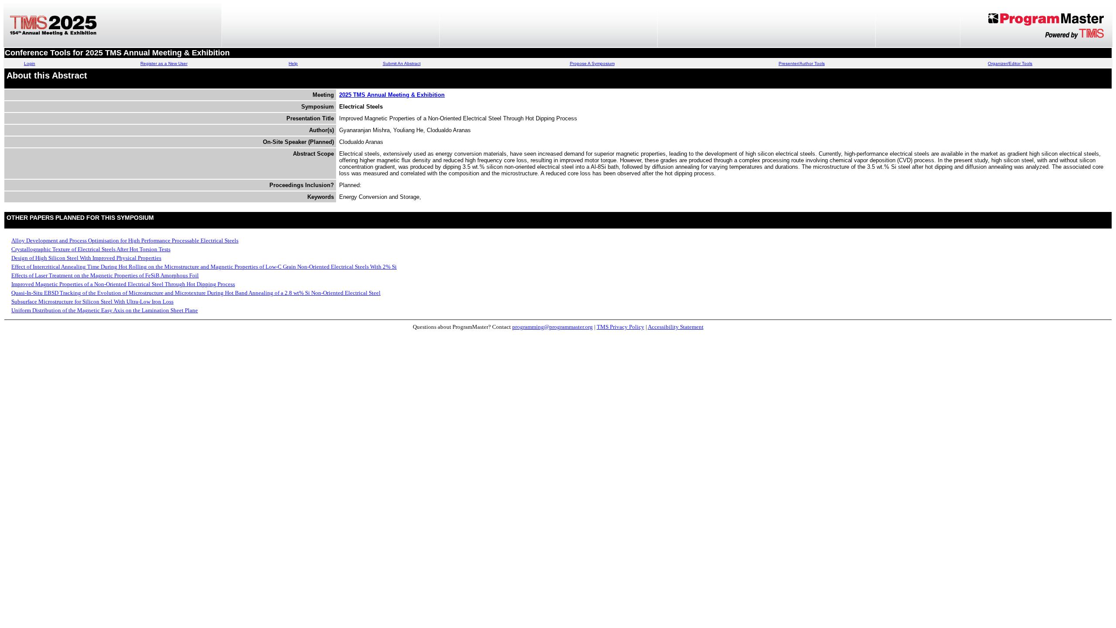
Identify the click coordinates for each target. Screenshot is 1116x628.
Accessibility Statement (676, 327)
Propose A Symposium (592, 63)
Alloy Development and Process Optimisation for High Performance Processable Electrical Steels (124, 240)
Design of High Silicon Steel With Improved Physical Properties (86, 258)
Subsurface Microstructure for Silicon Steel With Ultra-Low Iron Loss (92, 301)
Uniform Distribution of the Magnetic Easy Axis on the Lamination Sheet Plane (104, 310)
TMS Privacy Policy (620, 327)
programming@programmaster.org (552, 327)
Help (293, 63)
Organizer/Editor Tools (1010, 63)
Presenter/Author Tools (802, 63)
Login (29, 63)
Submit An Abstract (402, 63)
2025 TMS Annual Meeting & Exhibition (392, 95)
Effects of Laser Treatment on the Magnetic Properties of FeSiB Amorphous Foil (105, 275)
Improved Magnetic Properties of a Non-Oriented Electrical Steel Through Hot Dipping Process (123, 284)
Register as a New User (163, 63)
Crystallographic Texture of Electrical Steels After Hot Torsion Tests (90, 249)
